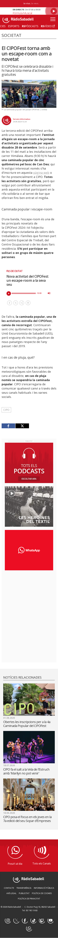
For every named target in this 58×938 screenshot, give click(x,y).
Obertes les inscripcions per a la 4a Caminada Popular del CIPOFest (26, 724)
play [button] (8, 293)
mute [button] (49, 293)
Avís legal (11, 893)
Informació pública (44, 888)
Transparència (23, 888)
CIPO (6, 410)
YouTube (50, 920)
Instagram (7, 920)
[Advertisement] (29, 594)
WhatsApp (29, 928)
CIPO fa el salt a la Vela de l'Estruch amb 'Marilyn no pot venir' (26, 771)
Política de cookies (42, 893)
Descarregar (28, 302)
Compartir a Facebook (9, 302)
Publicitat (24, 893)
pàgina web (41, 173)
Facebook (24, 920)
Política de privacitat (29, 898)
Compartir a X (15, 302)
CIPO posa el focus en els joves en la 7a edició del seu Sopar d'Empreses (27, 819)
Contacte (9, 888)
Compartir (21, 302)
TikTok (33, 920)
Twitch (42, 920)
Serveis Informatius (21, 119)
